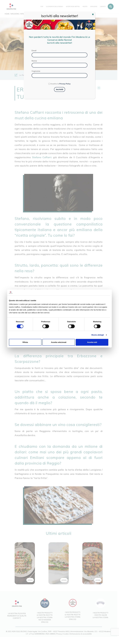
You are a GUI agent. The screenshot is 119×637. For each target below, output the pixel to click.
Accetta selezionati (58, 342)
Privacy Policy (65, 84)
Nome (34, 61)
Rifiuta (25, 342)
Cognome (36, 71)
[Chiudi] (93, 15)
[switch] (45, 326)
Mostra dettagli (97, 335)
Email (34, 50)
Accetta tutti (92, 342)
